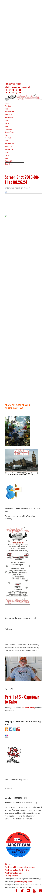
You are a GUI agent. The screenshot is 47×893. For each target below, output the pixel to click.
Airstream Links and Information (20, 867)
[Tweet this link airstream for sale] (13, 499)
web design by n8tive (24, 881)
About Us (8, 114)
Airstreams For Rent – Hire (17, 870)
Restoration (9, 112)
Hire (6, 109)
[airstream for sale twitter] (14, 731)
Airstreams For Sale (13, 873)
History (7, 120)
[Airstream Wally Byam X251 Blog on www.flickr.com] (7, 737)
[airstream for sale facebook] (10, 731)
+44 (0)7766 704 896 (14, 84)
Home (7, 103)
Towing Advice (11, 875)
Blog (6, 126)
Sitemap (8, 864)
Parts (7, 123)
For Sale (8, 106)
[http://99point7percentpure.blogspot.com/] (7, 730)
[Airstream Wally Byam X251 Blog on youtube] (18, 731)
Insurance (9, 117)
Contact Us (9, 129)
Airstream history (28, 707)
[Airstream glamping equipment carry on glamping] (17, 446)
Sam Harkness (13, 188)
